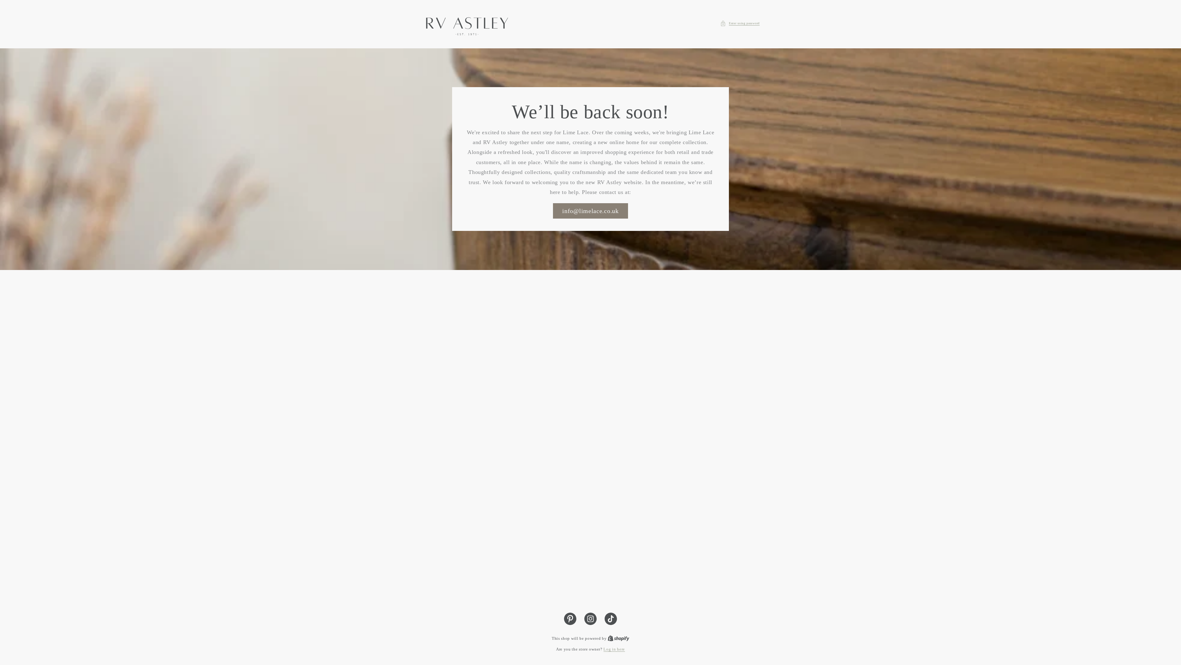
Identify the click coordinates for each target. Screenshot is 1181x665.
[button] (740, 23)
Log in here (614, 649)
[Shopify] (618, 638)
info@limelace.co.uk (590, 211)
